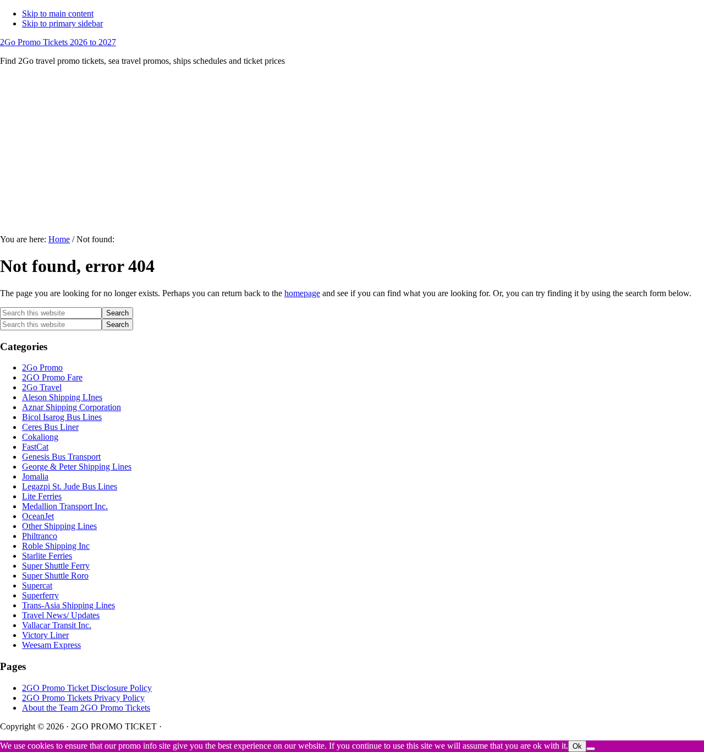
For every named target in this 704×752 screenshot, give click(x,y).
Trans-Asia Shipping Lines (68, 605)
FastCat (35, 446)
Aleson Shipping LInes (62, 397)
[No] (590, 748)
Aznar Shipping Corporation (71, 407)
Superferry (40, 595)
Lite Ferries (42, 496)
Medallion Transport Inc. (65, 506)
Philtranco (39, 536)
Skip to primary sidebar (62, 23)
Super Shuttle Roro (55, 575)
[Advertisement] (352, 152)
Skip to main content (58, 13)
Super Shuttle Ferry (56, 565)
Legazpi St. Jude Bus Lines (69, 486)
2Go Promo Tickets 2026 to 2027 (58, 42)
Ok (577, 746)
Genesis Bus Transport (61, 456)
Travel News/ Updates (61, 615)
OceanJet (38, 516)
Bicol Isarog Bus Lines (62, 417)
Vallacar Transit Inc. (56, 625)
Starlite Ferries (47, 555)
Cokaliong (40, 437)
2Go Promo (42, 367)
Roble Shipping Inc (56, 546)
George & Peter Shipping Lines (76, 466)
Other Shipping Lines (59, 526)
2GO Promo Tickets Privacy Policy (83, 697)
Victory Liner (45, 635)
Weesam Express (51, 645)
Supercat (37, 585)
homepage (302, 293)
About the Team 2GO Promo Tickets (86, 707)
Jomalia (35, 476)
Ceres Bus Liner (50, 427)
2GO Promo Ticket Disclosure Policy (87, 688)
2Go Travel (42, 387)
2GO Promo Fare (52, 377)
